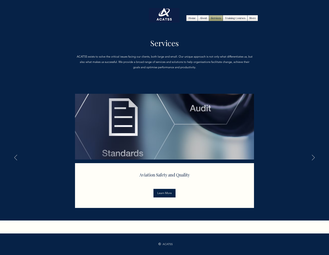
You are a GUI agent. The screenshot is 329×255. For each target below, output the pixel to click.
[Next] (313, 158)
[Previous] (15, 158)
